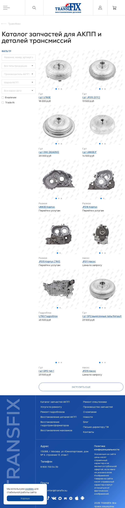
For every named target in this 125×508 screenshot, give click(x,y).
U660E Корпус (47, 206)
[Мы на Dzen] (71, 498)
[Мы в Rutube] (65, 498)
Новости (88, 416)
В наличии (10, 97)
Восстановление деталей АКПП (59, 416)
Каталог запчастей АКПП (55, 401)
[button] (56, 89)
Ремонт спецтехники (95, 401)
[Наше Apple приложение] (77, 500)
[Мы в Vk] (53, 498)
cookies (29, 488)
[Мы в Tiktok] (48, 498)
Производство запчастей (98, 406)
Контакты (88, 431)
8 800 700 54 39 (49, 466)
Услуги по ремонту (51, 406)
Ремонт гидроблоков (53, 411)
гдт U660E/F (89, 152)
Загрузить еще (81, 386)
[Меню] (14, 7)
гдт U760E (45, 97)
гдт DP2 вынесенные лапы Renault (102, 316)
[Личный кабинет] (100, 7)
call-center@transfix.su (54, 490)
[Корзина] (114, 7)
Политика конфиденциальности (106, 447)
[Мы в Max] (60, 498)
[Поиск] (34, 7)
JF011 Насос (89, 261)
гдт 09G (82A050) (49, 152)
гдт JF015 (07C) (91, 97)
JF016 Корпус (89, 206)
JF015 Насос (89, 370)
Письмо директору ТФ (96, 426)
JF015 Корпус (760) (49, 261)
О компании (90, 411)
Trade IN (9, 102)
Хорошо (25, 498)
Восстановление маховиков (56, 430)
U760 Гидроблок (48, 316)
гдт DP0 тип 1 (46, 370)
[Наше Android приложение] (82, 500)
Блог (86, 421)
